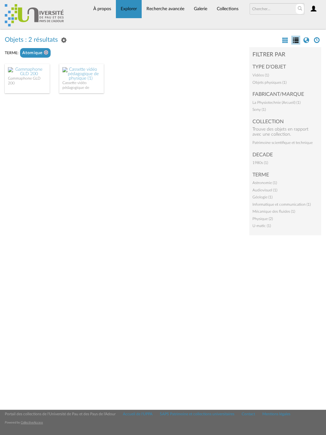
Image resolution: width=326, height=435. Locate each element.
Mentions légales (276, 414)
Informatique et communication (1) (281, 204)
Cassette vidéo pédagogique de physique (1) (75, 87)
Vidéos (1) (260, 75)
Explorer (129, 9)
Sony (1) (259, 109)
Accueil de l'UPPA (137, 414)
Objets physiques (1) (269, 82)
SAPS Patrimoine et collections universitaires (197, 414)
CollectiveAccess (32, 422)
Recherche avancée (165, 9)
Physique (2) (262, 219)
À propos (102, 9)
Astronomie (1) (264, 183)
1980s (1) (260, 163)
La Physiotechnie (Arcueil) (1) (276, 102)
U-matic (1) (261, 226)
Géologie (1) (262, 197)
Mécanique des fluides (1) (273, 211)
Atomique (33, 53)
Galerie (200, 9)
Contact (248, 414)
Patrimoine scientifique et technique (282, 143)
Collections (227, 9)
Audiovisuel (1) (264, 190)
